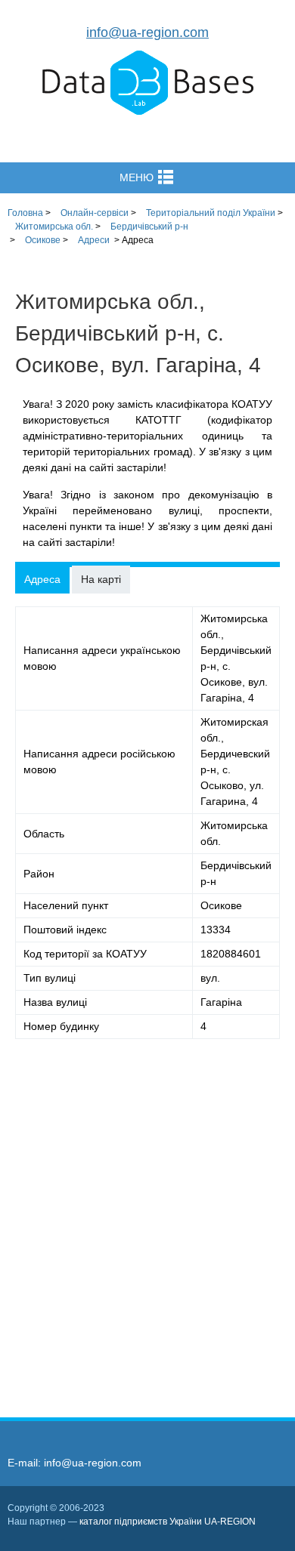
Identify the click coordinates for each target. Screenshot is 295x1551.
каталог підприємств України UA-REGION (167, 1521)
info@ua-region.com (147, 32)
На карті (101, 579)
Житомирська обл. (54, 226)
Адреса (42, 579)
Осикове (43, 240)
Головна (25, 213)
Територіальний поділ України (210, 213)
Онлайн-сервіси (95, 213)
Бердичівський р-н (149, 226)
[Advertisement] (147, 1216)
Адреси (94, 240)
